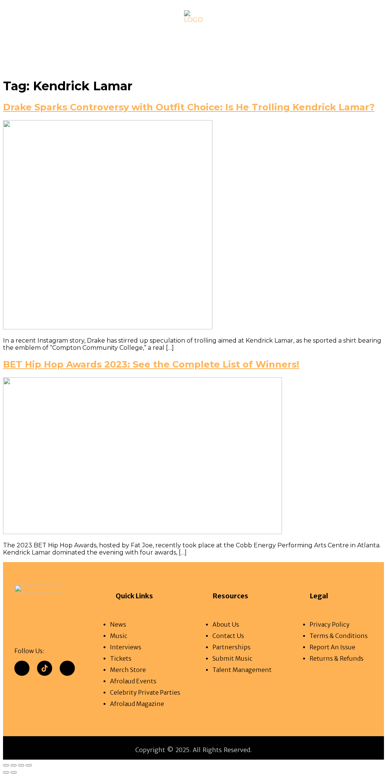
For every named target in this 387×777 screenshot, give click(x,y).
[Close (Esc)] (29, 765)
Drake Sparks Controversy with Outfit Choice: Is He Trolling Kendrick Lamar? (189, 107)
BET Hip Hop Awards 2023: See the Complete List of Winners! (151, 364)
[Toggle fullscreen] (14, 765)
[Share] (21, 765)
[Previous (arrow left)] (6, 772)
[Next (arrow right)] (14, 772)
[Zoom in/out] (6, 765)
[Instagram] (67, 668)
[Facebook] (21, 668)
